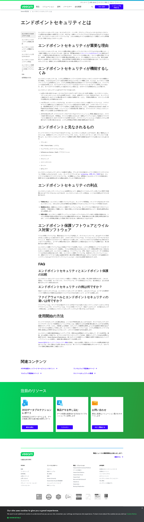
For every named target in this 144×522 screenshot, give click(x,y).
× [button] (142, 508)
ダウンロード (83, 2)
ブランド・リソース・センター (29, 483)
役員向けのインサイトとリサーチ (108, 469)
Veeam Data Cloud (78, 475)
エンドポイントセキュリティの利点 (28, 61)
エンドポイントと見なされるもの (28, 55)
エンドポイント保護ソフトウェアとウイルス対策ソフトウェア (28, 68)
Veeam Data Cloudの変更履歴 (54, 481)
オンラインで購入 (103, 2)
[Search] (92, 6)
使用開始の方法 (26, 78)
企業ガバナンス (25, 476)
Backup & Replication (78, 486)
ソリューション (48, 6)
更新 (48, 476)
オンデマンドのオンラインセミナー (109, 478)
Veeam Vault (76, 477)
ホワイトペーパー (104, 476)
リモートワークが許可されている (91, 53)
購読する (118, 457)
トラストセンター (25, 485)
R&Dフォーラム (51, 485)
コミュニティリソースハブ (54, 483)
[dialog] (72, 514)
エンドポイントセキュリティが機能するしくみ (28, 49)
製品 (37, 6)
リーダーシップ (25, 471)
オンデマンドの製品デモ (106, 483)
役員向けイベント (104, 471)
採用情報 (23, 474)
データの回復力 (77, 470)
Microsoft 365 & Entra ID (79, 479)
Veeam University (51, 478)
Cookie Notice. (132, 514)
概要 (22, 469)
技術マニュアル (51, 471)
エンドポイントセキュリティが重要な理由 (28, 42)
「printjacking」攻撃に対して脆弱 (90, 174)
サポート (112, 2)
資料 (58, 6)
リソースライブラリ (105, 474)
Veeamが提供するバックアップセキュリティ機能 (53, 342)
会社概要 (78, 6)
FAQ (23, 74)
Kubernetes (76, 484)
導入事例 (49, 474)
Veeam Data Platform (78, 472)
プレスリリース (25, 481)
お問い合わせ (92, 2)
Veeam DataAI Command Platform (82, 468)
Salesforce (76, 482)
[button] (72, 518)
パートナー (67, 6)
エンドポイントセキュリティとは (28, 35)
